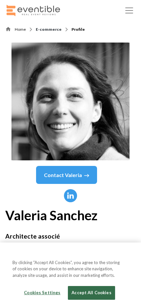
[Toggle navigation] (129, 10)
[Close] (130, 253)
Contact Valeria (63, 175)
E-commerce (49, 29)
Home (20, 29)
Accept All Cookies (91, 292)
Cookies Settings (42, 292)
